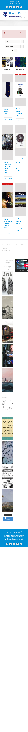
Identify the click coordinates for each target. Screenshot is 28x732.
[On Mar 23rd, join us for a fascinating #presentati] (7, 428)
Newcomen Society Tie (7, 110)
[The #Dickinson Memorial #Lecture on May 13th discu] (7, 307)
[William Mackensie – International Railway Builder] (7, 142)
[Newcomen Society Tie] (7, 90)
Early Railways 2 (19, 220)
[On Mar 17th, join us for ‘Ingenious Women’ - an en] (7, 452)
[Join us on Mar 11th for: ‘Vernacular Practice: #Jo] (7, 476)
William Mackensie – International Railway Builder (8, 166)
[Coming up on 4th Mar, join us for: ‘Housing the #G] (7, 500)
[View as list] (15, 50)
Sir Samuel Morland (19, 160)
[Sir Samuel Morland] (20, 140)
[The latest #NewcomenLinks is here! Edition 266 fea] (7, 283)
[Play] (17, 270)
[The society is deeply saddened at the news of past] (7, 355)
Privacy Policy (21, 531)
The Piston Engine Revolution (19, 111)
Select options (6, 120)
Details (10, 119)
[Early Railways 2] (20, 199)
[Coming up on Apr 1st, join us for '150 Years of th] (7, 404)
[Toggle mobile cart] (21, 18)
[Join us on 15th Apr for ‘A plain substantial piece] (7, 380)
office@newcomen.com (14, 3)
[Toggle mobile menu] (25, 18)
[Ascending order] (22, 41)
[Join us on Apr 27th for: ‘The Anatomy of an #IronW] (7, 331)
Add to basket (6, 179)
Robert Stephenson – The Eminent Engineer (8, 222)
